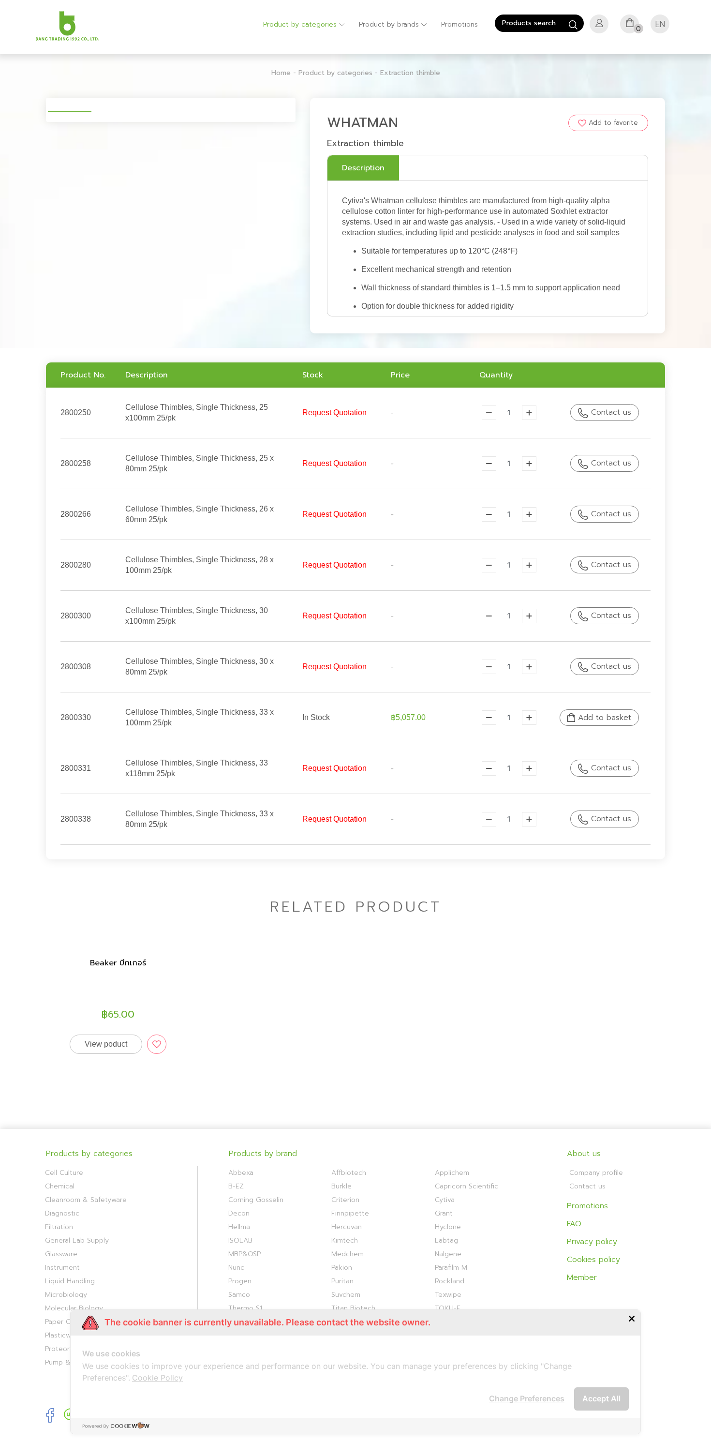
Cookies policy (593, 1259)
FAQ (574, 1224)
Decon (239, 1213)
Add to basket (603, 717)
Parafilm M (451, 1267)
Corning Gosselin (255, 1200)
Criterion (345, 1200)
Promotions (459, 24)
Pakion (341, 1267)
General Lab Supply (77, 1240)
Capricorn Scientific (466, 1186)
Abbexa (240, 1173)
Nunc (236, 1267)
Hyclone (448, 1227)
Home (281, 73)
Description (363, 168)
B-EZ (236, 1186)
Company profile (596, 1173)
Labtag (446, 1240)
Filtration (59, 1227)
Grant (444, 1213)
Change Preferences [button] (526, 1398)
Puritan (342, 1281)
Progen (240, 1281)
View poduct (106, 1044)
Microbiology (66, 1295)
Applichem (452, 1173)
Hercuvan (346, 1227)
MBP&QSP (244, 1254)
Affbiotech (348, 1173)
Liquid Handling (70, 1281)
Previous (33, 103)
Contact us (609, 412)
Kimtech (344, 1240)
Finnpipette (350, 1213)
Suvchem (345, 1295)
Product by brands (390, 24)
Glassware (61, 1254)
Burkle (341, 1186)
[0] (630, 26)
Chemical (59, 1186)
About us (584, 1153)
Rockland (449, 1281)
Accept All (601, 1398)
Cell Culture (64, 1173)
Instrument (62, 1267)
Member (582, 1277)
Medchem (347, 1254)
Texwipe (448, 1295)
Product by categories (301, 24)
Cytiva (445, 1200)
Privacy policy (592, 1241)
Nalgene (448, 1254)
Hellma (239, 1227)
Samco (239, 1295)
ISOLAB (240, 1240)
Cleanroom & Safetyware (86, 1200)
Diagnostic (62, 1213)
